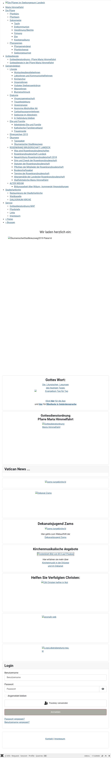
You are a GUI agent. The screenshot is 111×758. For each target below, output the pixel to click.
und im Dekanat (55, 566)
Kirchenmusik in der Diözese (55, 562)
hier (41, 404)
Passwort (8, 684)
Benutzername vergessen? (17, 722)
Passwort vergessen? (14, 719)
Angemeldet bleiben (17, 696)
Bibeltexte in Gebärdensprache (61, 404)
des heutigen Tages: (55, 388)
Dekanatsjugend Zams (55, 537)
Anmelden (55, 712)
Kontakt (49, 738)
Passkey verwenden (58, 703)
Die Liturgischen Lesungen (55, 384)
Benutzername (11, 672)
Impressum (59, 738)
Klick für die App (56, 401)
